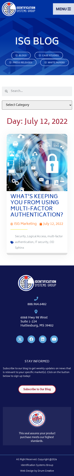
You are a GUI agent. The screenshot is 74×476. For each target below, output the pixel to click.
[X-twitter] (20, 339)
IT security (41, 242)
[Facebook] (31, 339)
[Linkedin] (42, 339)
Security (20, 236)
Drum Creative (46, 471)
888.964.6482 (37, 304)
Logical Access (36, 236)
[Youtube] (54, 339)
